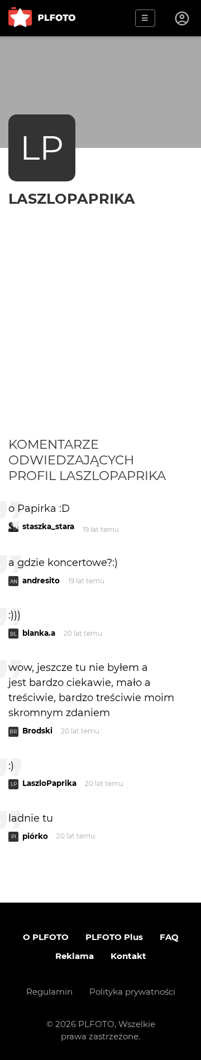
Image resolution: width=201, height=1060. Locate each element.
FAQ (169, 937)
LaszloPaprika (71, 198)
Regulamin (49, 991)
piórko (35, 836)
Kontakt (128, 956)
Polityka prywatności (132, 991)
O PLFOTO (46, 937)
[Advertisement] (100, 330)
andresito (41, 580)
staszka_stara (48, 526)
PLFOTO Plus (114, 937)
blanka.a (38, 633)
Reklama (74, 956)
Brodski (37, 730)
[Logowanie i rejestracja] (182, 18)
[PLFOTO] (42, 18)
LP (42, 147)
